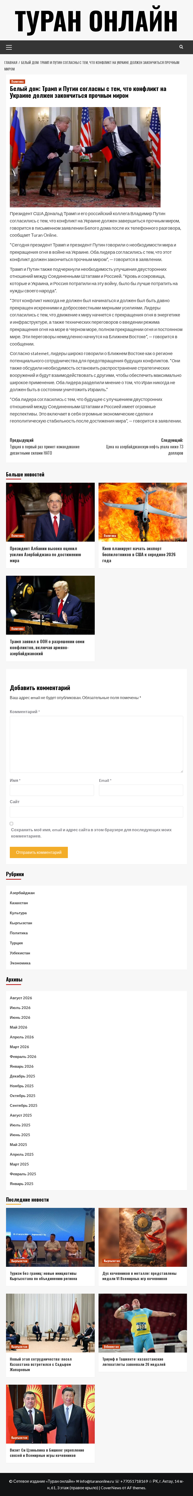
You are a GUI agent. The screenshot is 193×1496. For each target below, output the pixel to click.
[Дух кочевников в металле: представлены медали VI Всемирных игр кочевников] (143, 1237)
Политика (17, 81)
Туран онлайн (96, 20)
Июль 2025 (20, 1125)
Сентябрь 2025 (23, 1105)
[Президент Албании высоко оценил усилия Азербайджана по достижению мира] (50, 512)
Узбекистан (20, 953)
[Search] (181, 46)
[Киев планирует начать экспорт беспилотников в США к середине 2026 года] (143, 512)
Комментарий (25, 711)
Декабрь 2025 (22, 1076)
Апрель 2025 (22, 1154)
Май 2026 (18, 1027)
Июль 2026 (20, 1007)
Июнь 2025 (20, 1134)
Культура (18, 912)
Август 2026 (21, 997)
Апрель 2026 (22, 1037)
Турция (16, 943)
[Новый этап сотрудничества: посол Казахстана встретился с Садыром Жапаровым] (50, 1323)
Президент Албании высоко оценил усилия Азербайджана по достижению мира (45, 554)
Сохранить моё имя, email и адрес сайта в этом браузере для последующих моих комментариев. (91, 833)
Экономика (20, 963)
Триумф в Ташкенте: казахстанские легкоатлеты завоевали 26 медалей (133, 1361)
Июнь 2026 (20, 1017)
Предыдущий (44, 446)
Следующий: (144, 446)
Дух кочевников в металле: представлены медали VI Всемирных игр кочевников (139, 1275)
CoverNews (111, 1487)
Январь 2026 (21, 1066)
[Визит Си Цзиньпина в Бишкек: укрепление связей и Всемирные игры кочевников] (50, 1414)
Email (105, 780)
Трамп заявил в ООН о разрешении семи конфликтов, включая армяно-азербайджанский (47, 647)
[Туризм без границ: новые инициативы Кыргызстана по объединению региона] (50, 1237)
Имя (15, 780)
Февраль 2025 (23, 1174)
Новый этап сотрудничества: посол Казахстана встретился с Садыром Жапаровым (41, 1364)
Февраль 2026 (23, 1056)
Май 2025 (18, 1144)
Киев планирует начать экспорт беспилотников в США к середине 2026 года (139, 554)
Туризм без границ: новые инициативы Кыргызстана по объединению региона (43, 1275)
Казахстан (19, 902)
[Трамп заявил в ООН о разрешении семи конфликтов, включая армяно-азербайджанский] (50, 605)
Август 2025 (21, 1115)
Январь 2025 (21, 1183)
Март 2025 (19, 1164)
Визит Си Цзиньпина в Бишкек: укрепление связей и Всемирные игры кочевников (47, 1452)
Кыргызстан (21, 923)
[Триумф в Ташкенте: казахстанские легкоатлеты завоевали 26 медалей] (143, 1323)
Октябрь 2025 (22, 1095)
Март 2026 (19, 1046)
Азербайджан (22, 892)
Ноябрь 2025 (22, 1086)
